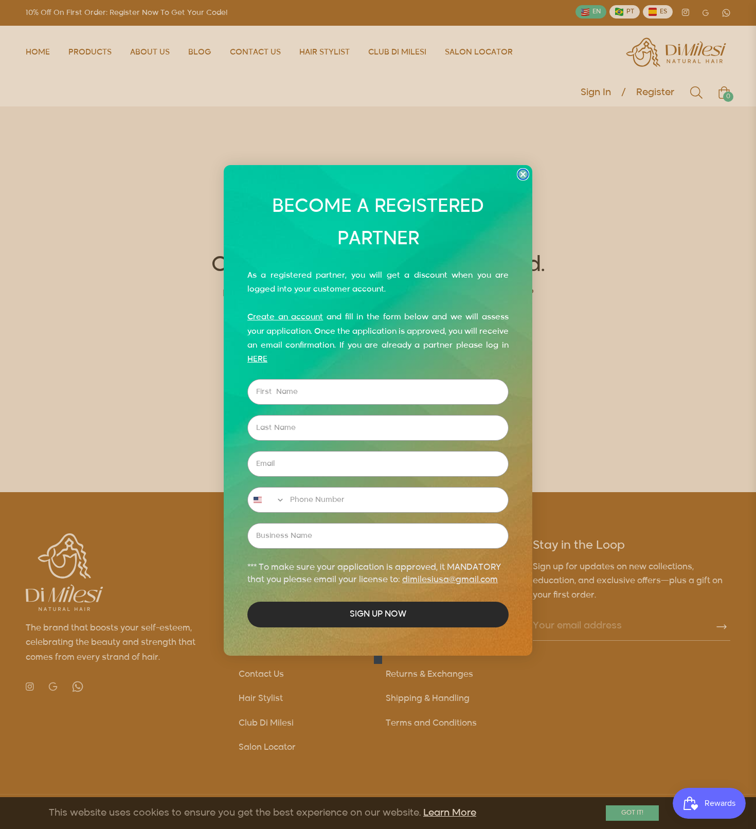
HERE (257, 359)
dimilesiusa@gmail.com (450, 580)
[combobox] (266, 500)
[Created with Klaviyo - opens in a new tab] (378, 660)
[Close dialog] (523, 174)
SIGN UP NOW (378, 614)
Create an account (285, 317)
